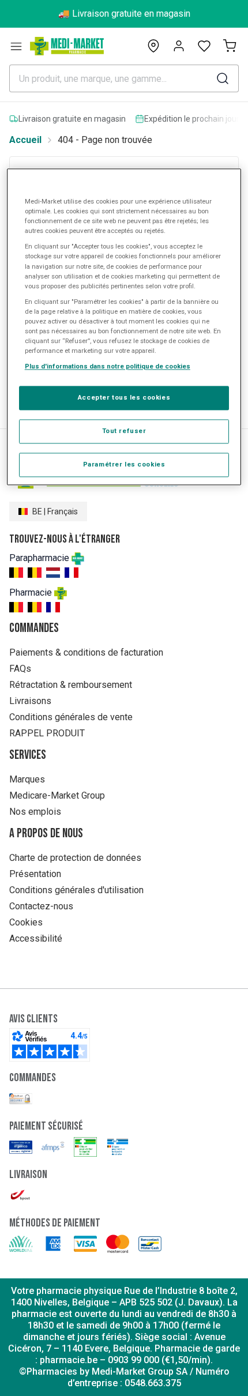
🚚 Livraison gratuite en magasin (124, 13)
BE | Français (55, 511)
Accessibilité (35, 938)
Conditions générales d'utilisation (76, 890)
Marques (27, 779)
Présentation (35, 873)
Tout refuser (124, 431)
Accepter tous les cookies (124, 398)
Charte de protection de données (75, 857)
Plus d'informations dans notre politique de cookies (107, 366)
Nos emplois (35, 811)
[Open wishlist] (204, 46)
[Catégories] (16, 46)
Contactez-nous (41, 906)
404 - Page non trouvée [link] (105, 139)
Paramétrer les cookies (124, 464)
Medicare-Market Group (57, 795)
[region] (124, 327)
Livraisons (30, 700)
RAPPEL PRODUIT (47, 733)
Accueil (25, 139)
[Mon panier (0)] (229, 46)
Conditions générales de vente (71, 717)
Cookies (26, 922)
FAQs (20, 668)
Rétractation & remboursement (70, 684)
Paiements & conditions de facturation (86, 652)
